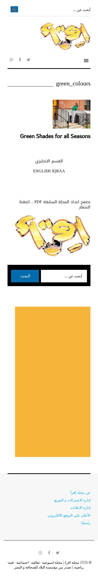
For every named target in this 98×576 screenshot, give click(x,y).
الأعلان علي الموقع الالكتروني (68, 515)
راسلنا (85, 522)
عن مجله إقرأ (80, 492)
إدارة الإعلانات (80, 507)
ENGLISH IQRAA (49, 171)
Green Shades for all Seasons (55, 136)
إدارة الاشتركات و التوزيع (72, 500)
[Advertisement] (52, 382)
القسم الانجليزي (49, 161)
